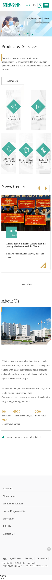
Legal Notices (15, 558)
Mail (5, 559)
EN (34, 5)
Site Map (29, 558)
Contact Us (42, 558)
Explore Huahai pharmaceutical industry (24, 437)
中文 (28, 5)
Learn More (12, 81)
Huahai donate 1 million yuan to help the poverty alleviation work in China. (25, 245)
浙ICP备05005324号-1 (14, 566)
